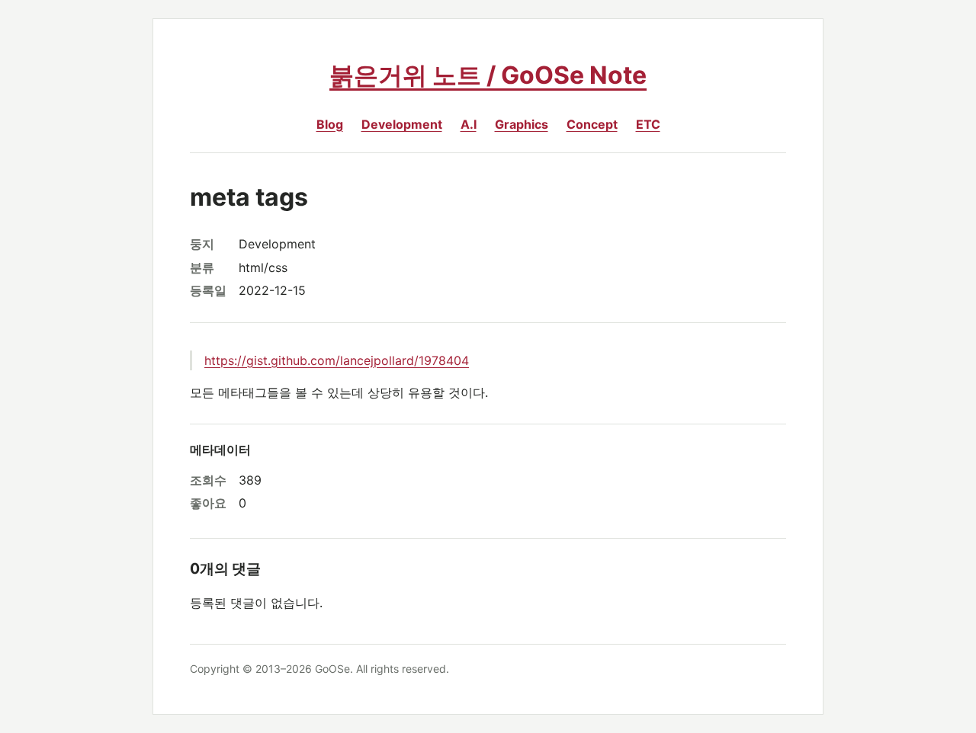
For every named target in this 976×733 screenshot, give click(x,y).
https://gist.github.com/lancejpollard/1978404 (336, 360)
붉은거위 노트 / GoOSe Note (488, 75)
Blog (329, 124)
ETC (648, 124)
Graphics (521, 124)
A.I (469, 124)
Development (401, 124)
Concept (592, 124)
